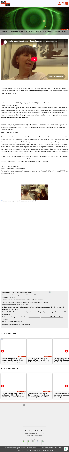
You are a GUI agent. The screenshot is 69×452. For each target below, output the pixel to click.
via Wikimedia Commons (8, 173)
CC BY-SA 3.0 (63, 171)
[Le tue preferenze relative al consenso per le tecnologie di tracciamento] (66, 449)
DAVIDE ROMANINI (8, 292)
